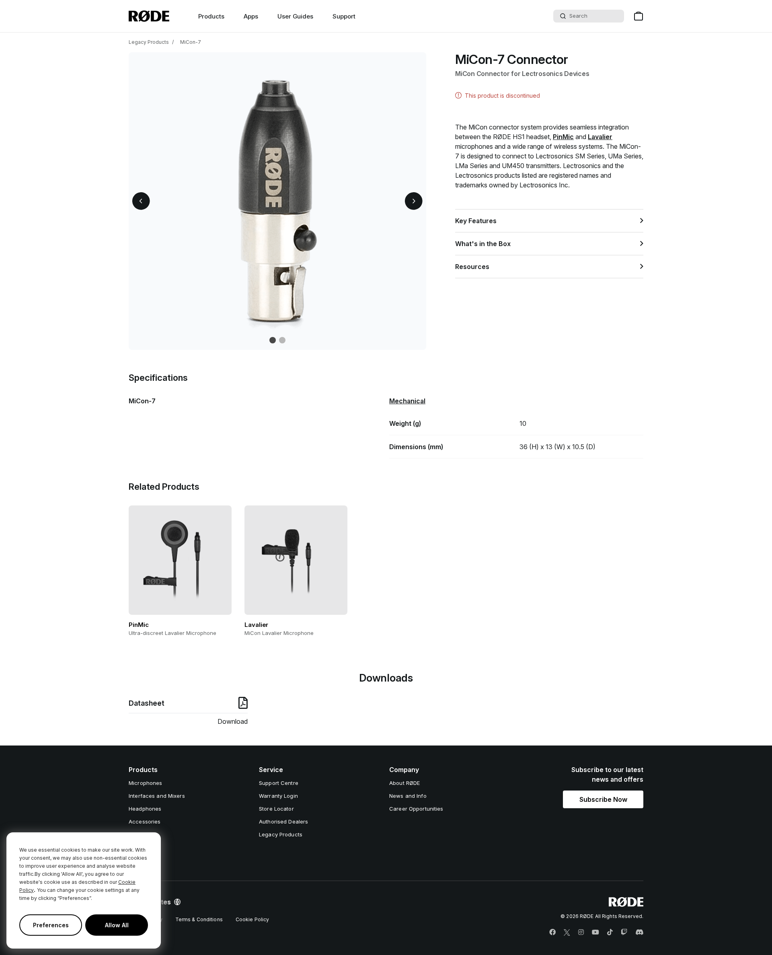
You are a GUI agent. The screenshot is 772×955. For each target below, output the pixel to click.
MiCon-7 (190, 42)
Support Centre (278, 783)
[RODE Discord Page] (639, 932)
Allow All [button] (117, 925)
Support (344, 16)
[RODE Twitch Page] (624, 932)
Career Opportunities (416, 808)
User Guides (295, 16)
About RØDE (404, 783)
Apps (251, 16)
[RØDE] (149, 16)
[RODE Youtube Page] (595, 932)
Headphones (145, 808)
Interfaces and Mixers (157, 796)
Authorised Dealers (283, 821)
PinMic (563, 137)
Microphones (145, 783)
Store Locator (276, 808)
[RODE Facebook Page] (552, 932)
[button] (141, 201)
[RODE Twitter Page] (567, 932)
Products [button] (211, 16)
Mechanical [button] (407, 401)
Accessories (144, 821)
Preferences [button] (51, 925)
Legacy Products (149, 42)
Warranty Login (278, 796)
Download (233, 721)
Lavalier (600, 137)
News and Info (408, 796)
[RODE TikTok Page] (610, 932)
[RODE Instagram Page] (581, 932)
